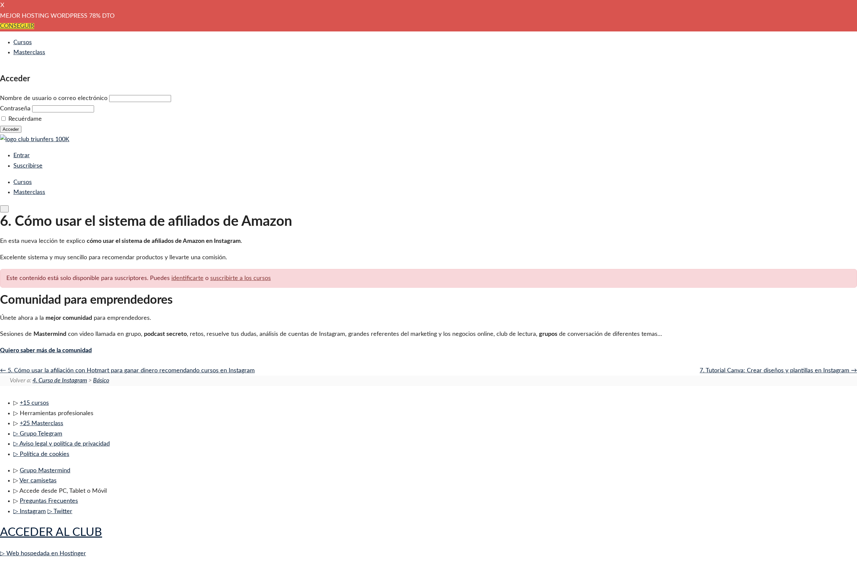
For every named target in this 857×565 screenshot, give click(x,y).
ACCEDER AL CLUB (51, 532)
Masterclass (29, 53)
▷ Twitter (60, 511)
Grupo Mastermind (45, 471)
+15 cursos (34, 403)
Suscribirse (28, 166)
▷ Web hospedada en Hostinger (43, 554)
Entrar (21, 156)
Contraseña (15, 109)
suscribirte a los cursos (240, 278)
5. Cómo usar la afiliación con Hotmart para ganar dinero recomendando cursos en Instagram (130, 371)
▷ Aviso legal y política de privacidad (61, 444)
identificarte (187, 278)
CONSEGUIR (17, 26)
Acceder (11, 129)
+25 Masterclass (41, 423)
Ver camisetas (38, 481)
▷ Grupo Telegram (37, 434)
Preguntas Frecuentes (49, 501)
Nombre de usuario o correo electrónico (53, 98)
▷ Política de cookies (41, 454)
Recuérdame (25, 119)
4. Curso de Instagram (59, 381)
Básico (101, 381)
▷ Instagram (29, 511)
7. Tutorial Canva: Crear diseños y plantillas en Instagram (775, 371)
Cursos (22, 42)
